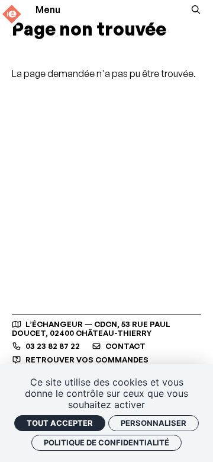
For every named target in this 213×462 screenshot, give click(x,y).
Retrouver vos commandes (86, 359)
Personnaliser (153, 423)
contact (125, 346)
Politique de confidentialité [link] (106, 442)
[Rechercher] (196, 10)
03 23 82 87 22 (52, 346)
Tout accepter (60, 423)
